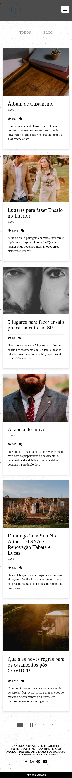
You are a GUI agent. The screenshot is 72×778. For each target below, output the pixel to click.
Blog (48, 32)
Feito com (36, 774)
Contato (51, 754)
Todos (25, 32)
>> (51, 724)
